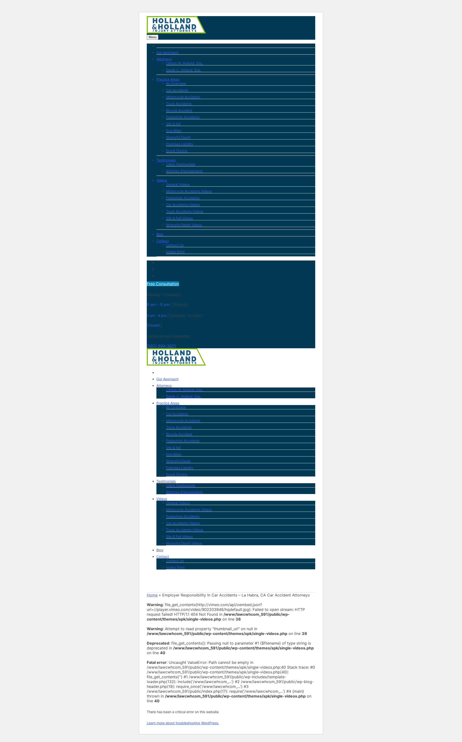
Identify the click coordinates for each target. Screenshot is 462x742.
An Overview (176, 83)
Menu (152, 37)
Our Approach (167, 52)
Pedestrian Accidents (182, 117)
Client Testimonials (180, 164)
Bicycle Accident (179, 110)
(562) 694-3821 (161, 345)
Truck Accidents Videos (184, 211)
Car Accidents (177, 90)
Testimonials (166, 160)
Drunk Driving (176, 151)
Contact (162, 241)
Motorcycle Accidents (183, 97)
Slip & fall (173, 124)
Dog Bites (173, 130)
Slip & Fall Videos (179, 218)
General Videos (178, 184)
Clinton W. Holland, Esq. (184, 63)
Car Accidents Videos (183, 205)
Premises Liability (179, 144)
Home (152, 595)
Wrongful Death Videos (184, 225)
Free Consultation (163, 283)
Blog (159, 234)
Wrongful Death (178, 137)
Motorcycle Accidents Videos (189, 191)
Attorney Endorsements (184, 171)
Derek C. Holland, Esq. (183, 70)
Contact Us (175, 245)
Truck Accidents (179, 103)
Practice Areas (167, 79)
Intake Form (175, 252)
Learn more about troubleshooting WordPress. (183, 723)
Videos (161, 180)
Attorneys (164, 59)
